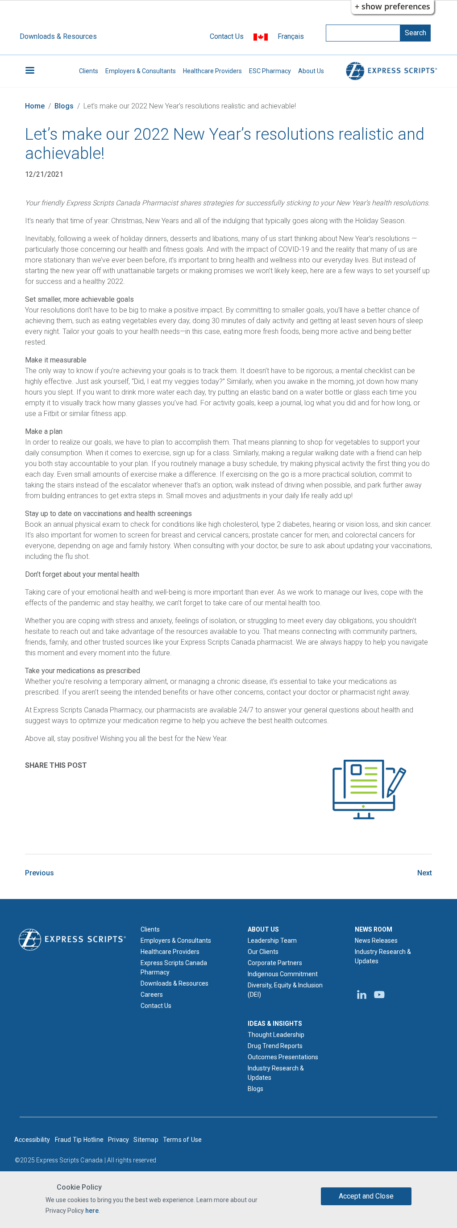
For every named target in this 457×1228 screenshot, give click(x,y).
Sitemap (145, 1139)
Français (291, 36)
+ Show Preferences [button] (392, 6)
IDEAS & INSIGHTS (275, 1023)
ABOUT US (263, 929)
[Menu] (29, 71)
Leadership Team (272, 940)
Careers (152, 994)
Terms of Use (182, 1139)
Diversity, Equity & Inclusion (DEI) (285, 990)
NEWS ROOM (373, 929)
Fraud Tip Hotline (79, 1139)
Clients (88, 71)
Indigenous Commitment (283, 974)
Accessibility (32, 1139)
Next (424, 873)
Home (35, 106)
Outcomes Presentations (283, 1057)
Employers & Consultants (140, 71)
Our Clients (263, 951)
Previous (39, 873)
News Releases (376, 940)
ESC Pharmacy (270, 71)
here (92, 1210)
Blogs (64, 106)
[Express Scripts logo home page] (390, 71)
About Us (311, 71)
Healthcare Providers (212, 71)
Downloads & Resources (58, 36)
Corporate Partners (275, 962)
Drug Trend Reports (275, 1045)
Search (415, 33)
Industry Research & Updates (276, 1073)
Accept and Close (366, 1196)
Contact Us (227, 36)
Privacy (118, 1139)
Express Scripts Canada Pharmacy (174, 967)
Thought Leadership (276, 1034)
